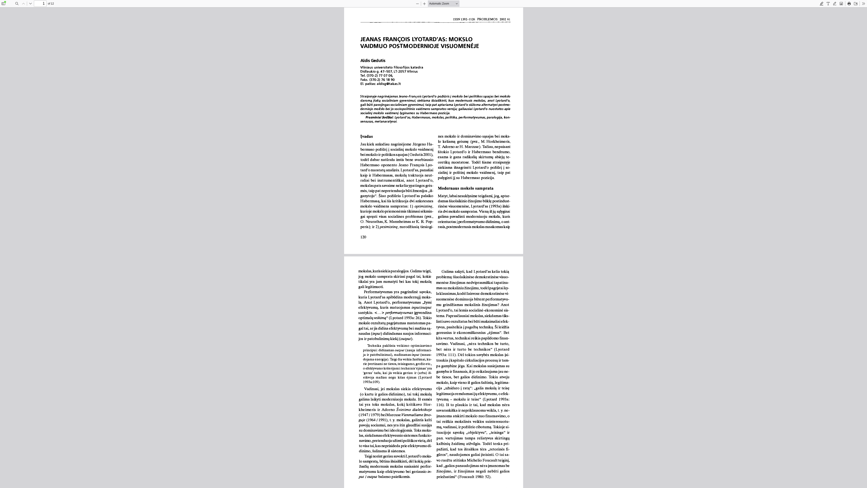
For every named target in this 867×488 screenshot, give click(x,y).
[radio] (821, 3)
